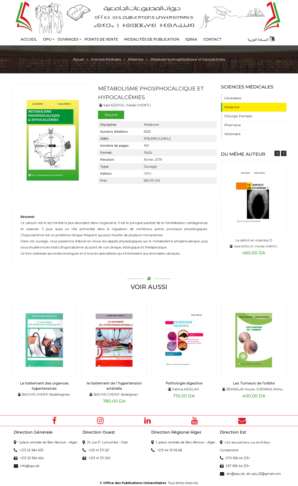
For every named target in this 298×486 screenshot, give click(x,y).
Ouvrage (150, 167)
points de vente (101, 39)
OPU (47, 39)
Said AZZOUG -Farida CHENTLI (127, 105)
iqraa (191, 39)
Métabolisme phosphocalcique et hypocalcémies (188, 59)
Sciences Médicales (106, 59)
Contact (212, 39)
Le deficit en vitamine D (253, 240)
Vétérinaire (232, 134)
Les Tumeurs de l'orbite (254, 383)
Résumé (111, 115)
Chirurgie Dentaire (238, 116)
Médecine (135, 59)
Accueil (29, 39)
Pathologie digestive (184, 383)
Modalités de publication (151, 39)
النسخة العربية (257, 40)
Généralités (232, 98)
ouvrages (68, 39)
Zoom (244, 197)
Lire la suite (244, 188)
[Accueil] (149, 16)
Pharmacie (232, 125)
